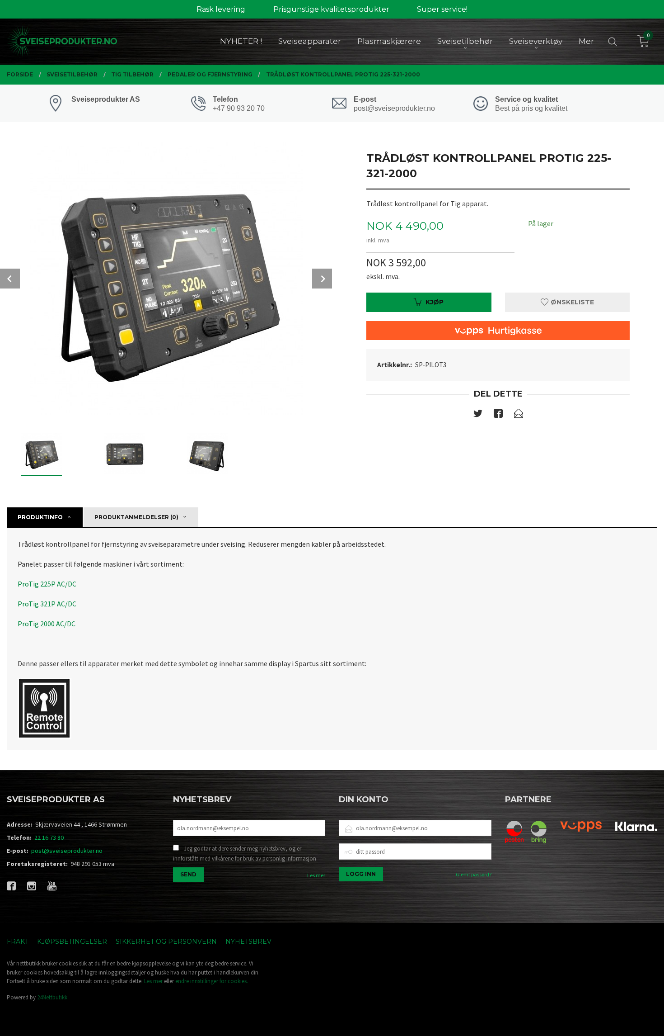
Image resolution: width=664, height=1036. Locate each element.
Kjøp (435, 302)
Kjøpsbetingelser (72, 941)
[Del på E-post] (518, 415)
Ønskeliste (571, 302)
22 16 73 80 (49, 837)
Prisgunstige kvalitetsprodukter (331, 9)
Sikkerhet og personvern (166, 941)
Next (322, 279)
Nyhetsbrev (248, 941)
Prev (10, 279)
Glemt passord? (473, 874)
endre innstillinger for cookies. (211, 981)
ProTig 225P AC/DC (47, 583)
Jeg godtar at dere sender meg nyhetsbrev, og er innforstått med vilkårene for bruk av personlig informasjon (244, 853)
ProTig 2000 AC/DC (46, 623)
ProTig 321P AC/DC (47, 603)
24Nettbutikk (52, 997)
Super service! (442, 9)
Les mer (316, 875)
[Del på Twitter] (478, 415)
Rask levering (220, 9)
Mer (586, 41)
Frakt (17, 941)
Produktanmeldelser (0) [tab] (136, 517)
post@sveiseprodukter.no (67, 851)
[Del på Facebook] (498, 415)
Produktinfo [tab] (40, 517)
